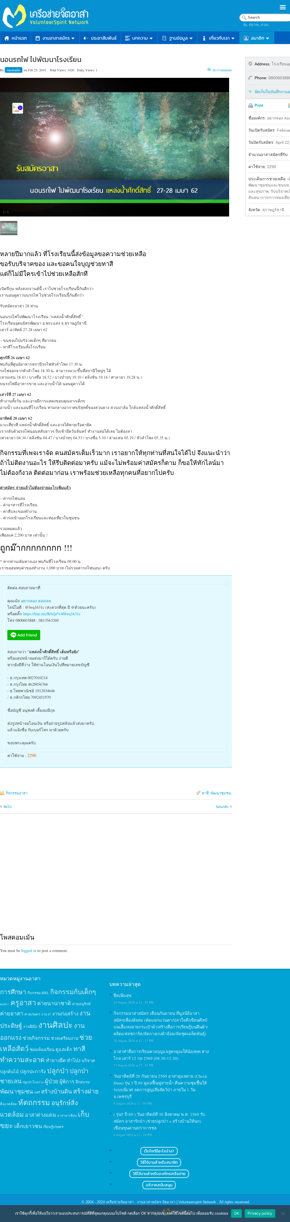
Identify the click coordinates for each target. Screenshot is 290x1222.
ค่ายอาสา (11, 1013)
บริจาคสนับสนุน (159, 1185)
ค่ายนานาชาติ (54, 1003)
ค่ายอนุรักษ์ (81, 1003)
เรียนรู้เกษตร (53, 1126)
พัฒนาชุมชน (220, 793)
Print (259, 105)
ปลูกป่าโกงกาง (33, 1082)
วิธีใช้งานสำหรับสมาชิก (159, 1162)
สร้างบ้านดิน (56, 1091)
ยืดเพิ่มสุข (122, 995)
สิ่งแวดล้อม (8, 1103)
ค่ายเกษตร (32, 1014)
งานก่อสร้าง (65, 1013)
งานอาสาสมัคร (56, 38)
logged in (28, 950)
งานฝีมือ (30, 1026)
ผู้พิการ (66, 1081)
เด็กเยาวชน (28, 1125)
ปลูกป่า (58, 1070)
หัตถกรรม (34, 1102)
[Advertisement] (116, 878)
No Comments (222, 70)
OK (236, 1213)
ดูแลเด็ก (64, 1049)
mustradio (14, 70)
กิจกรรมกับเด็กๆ (73, 991)
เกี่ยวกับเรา (219, 38)
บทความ (140, 38)
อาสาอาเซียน (67, 1115)
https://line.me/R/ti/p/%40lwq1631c (51, 613)
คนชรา (4, 1004)
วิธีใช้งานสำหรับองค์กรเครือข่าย (159, 1174)
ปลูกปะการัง (33, 1071)
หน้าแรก (19, 38)
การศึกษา (13, 991)
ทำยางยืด (56, 1060)
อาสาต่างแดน (40, 1114)
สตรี (37, 1092)
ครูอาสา (23, 1002)
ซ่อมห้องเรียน (42, 1049)
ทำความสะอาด (22, 1059)
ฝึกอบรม (83, 1081)
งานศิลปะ (55, 1024)
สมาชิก (257, 38)
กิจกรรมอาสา (16, 793)
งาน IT (46, 1014)
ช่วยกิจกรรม (36, 1037)
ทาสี (205, 793)
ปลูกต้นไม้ (9, 1071)
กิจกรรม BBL (38, 992)
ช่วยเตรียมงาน (64, 1038)
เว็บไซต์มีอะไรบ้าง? (159, 1151)
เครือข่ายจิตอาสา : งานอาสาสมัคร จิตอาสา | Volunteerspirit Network (161, 1202)
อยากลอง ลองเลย (36, 600)
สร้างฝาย (86, 1091)
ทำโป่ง (73, 1060)
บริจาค (88, 1060)
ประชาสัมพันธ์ (104, 38)
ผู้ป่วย (51, 1081)
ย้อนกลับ (222, 806)
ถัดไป (7, 806)
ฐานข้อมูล (178, 38)
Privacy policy (260, 1213)
